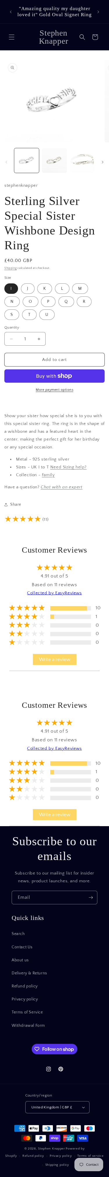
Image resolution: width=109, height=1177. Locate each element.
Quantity (11, 327)
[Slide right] (102, 162)
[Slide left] (6, 162)
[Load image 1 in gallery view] (26, 160)
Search (18, 934)
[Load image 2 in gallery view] (54, 160)
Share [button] (15, 504)
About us (20, 960)
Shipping (10, 268)
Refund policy (25, 986)
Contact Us (22, 947)
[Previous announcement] (10, 12)
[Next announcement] (98, 12)
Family (48, 474)
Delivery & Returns (29, 973)
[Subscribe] (90, 897)
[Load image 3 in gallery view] (82, 160)
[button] (11, 37)
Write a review (54, 659)
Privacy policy (25, 999)
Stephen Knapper (51, 1148)
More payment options (54, 390)
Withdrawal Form (28, 1025)
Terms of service (90, 1156)
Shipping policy (57, 1165)
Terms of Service (27, 1012)
